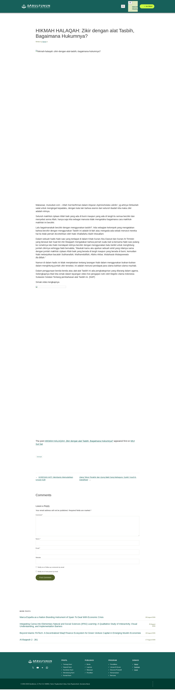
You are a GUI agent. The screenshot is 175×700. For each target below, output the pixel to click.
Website (38, 557)
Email (38, 548)
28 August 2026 (150, 617)
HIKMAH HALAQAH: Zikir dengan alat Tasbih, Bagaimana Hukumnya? (79, 441)
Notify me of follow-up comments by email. (51, 567)
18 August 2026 (150, 633)
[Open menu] (123, 6)
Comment (39, 515)
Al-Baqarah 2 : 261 (29, 639)
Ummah (39, 457)
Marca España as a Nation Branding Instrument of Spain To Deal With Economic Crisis (62, 617)
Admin (44, 41)
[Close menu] (130, 2)
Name (38, 539)
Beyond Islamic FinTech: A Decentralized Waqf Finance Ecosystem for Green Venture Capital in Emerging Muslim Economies (80, 633)
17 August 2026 (150, 640)
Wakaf (136, 664)
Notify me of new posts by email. (48, 571)
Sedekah (137, 667)
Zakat (136, 670)
